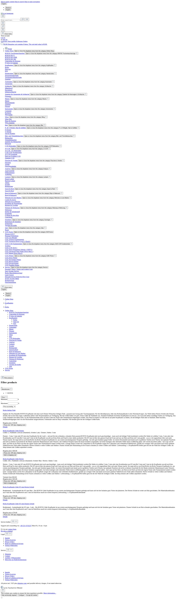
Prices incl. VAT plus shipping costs (14, 425)
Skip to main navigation (32, 2)
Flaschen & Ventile (15, 340)
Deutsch (8, 7)
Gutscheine (12, 361)
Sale (10, 366)
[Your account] (3, 29)
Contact (7, 556)
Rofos (15, 320)
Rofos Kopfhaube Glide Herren (13, 459)
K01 (14, 323)
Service (7, 370)
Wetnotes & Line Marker (17, 353)
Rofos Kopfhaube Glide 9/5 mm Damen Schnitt (18, 504)
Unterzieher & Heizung (16, 314)
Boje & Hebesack (15, 351)
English (8, 10)
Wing (11, 335)
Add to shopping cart (10, 455)
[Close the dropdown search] (27, 19)
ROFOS (10, 393)
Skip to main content (8, 2)
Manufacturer (6, 389)
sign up (5, 39)
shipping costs (22, 583)
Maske (11, 329)
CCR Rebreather (14, 338)
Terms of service (10, 540)
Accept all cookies (31, 595)
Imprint (7, 538)
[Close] (1, 597)
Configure (21, 595)
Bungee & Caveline (15, 357)
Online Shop (9, 310)
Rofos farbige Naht (9, 410)
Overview (4, 41)
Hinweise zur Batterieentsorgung (15, 560)
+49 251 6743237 (26, 526)
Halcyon (16, 322)
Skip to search (19, 2)
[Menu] (3, 16)
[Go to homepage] (7, 13)
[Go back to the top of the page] (3, 590)
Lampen (12, 344)
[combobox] (10, 20)
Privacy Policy (10, 542)
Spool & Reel (13, 350)
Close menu (8, 34)
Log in (3, 38)
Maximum (10, 403)
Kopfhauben (13, 318)
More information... (49, 593)
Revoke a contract (7, 531)
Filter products (8, 378)
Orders (25, 41)
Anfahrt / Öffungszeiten (13, 558)
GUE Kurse (9, 368)
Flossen (11, 331)
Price (3, 397)
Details (5, 427)
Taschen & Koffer (15, 364)
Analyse (12, 342)
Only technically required (9, 595)
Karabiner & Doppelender (17, 355)
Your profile (12, 41)
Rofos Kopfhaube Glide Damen (13, 431)
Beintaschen (13, 348)
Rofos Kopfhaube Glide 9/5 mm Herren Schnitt (18, 487)
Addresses (19, 41)
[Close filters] (1, 387)
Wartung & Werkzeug (16, 359)
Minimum (10, 399)
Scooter (11, 346)
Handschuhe (13, 325)
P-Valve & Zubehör (15, 316)
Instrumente (13, 333)
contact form (12, 529)
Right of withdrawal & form (14, 544)
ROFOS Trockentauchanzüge (19, 312)
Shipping (8, 554)
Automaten (12, 327)
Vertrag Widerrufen (11, 545)
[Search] (22, 19)
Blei (10, 337)
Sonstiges (12, 363)
